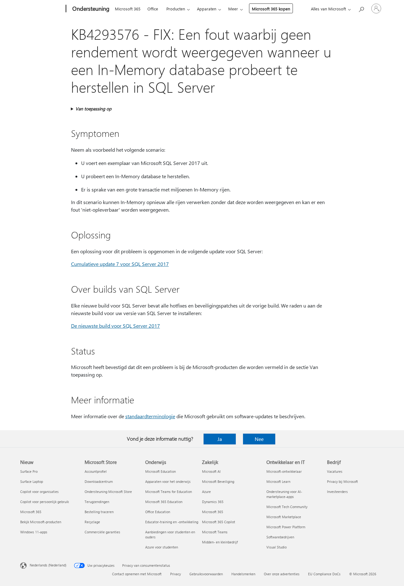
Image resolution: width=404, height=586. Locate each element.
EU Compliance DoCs (324, 573)
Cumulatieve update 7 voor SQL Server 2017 (120, 264)
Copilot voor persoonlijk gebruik (44, 501)
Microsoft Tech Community (286, 506)
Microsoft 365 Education (163, 501)
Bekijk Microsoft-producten (40, 521)
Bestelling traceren (99, 511)
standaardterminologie (150, 416)
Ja (219, 439)
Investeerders (337, 491)
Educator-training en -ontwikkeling (171, 521)
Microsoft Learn (278, 481)
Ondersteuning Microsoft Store (108, 491)
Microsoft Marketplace (283, 516)
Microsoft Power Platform (285, 526)
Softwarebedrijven (280, 537)
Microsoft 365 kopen (271, 8)
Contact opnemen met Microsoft (137, 573)
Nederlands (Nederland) (48, 565)
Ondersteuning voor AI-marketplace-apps (284, 494)
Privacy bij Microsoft (342, 481)
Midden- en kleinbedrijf (220, 542)
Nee (259, 439)
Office (152, 8)
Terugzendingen (97, 501)
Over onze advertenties (282, 573)
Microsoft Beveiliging (218, 481)
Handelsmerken (243, 573)
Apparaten (206, 8)
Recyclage (92, 521)
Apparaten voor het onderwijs (168, 481)
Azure (206, 491)
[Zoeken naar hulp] (361, 8)
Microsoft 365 (127, 8)
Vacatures (334, 471)
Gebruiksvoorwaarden (206, 573)
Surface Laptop (31, 481)
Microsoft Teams (215, 532)
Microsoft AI (211, 471)
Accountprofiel (96, 471)
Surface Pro (29, 471)
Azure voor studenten (161, 547)
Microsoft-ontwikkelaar (284, 471)
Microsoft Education (160, 471)
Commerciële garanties (102, 532)
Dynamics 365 (212, 501)
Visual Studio (276, 547)
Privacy (175, 573)
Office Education (157, 511)
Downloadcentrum (99, 481)
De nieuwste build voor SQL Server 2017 (115, 325)
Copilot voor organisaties (39, 491)
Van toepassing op (93, 109)
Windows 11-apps (33, 532)
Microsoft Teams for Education (168, 491)
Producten (175, 8)
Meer (233, 8)
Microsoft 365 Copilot (218, 521)
